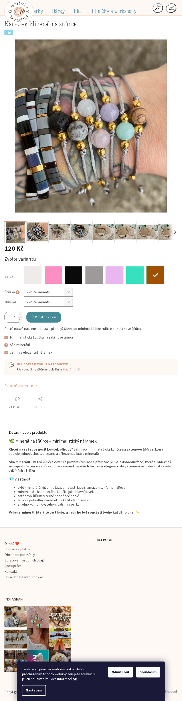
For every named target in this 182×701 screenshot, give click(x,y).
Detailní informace (18, 385)
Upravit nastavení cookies (24, 577)
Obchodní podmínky (19, 555)
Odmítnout (120, 672)
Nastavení (34, 690)
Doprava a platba (17, 549)
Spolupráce (13, 566)
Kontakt (10, 572)
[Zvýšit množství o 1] (20, 314)
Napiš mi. (69, 370)
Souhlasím (148, 672)
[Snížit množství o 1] (20, 319)
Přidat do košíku (46, 317)
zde (75, 679)
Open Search (157, 7)
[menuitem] (35, 11)
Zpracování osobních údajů (24, 560)
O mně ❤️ (12, 544)
